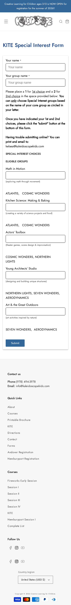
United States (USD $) (33, 579)
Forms (11, 446)
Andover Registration (20, 452)
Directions (14, 433)
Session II (13, 494)
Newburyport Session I (22, 519)
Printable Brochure (19, 420)
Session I (13, 487)
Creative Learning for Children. (43, 594)
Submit (15, 343)
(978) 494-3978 (26, 382)
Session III (14, 500)
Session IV (14, 506)
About (11, 407)
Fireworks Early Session (22, 481)
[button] (6, 21)
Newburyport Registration (23, 459)
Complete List (16, 526)
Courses (13, 413)
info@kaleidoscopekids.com (33, 386)
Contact (12, 439)
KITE (10, 426)
